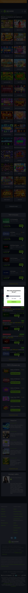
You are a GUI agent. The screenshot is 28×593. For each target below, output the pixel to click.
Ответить (14, 301)
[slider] (7, 296)
